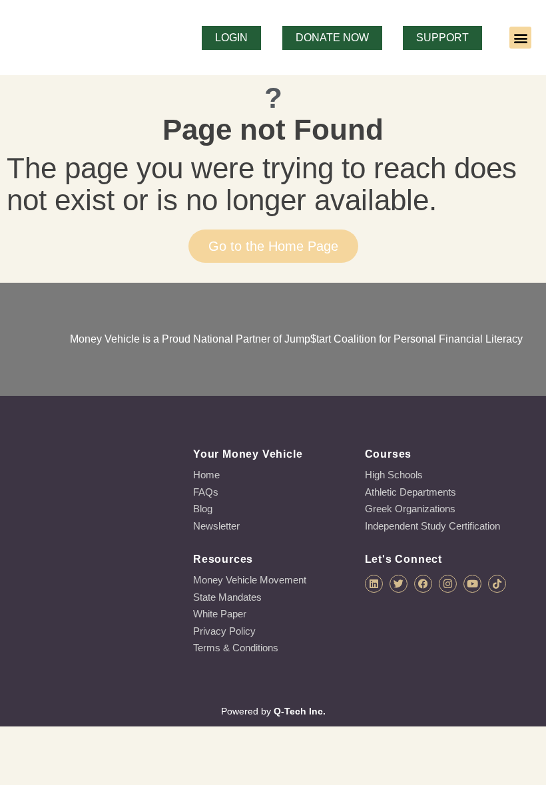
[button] (520, 38)
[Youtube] (472, 584)
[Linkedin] (374, 584)
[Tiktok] (497, 584)
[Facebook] (423, 584)
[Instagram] (448, 584)
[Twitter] (399, 584)
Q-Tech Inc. (300, 711)
